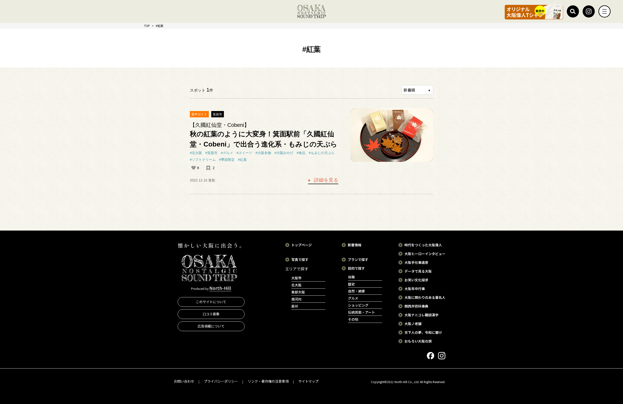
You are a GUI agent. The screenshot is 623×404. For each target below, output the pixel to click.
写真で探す (299, 259)
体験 (351, 277)
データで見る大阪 (418, 271)
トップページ (301, 244)
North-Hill (220, 288)
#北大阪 (196, 153)
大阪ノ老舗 (412, 323)
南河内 (296, 299)
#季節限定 (227, 160)
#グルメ (227, 153)
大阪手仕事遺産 (416, 262)
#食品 (301, 153)
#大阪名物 (263, 153)
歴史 (351, 284)
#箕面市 (211, 153)
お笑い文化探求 (416, 279)
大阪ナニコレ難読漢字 (421, 314)
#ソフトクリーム (203, 160)
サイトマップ (308, 381)
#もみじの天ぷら (322, 153)
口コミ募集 (211, 313)
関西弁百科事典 (416, 306)
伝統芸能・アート (361, 312)
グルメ (353, 298)
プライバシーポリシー (221, 381)
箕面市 (217, 114)
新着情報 (354, 244)
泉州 (294, 306)
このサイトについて (211, 301)
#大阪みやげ (284, 153)
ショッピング (358, 305)
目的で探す (356, 268)
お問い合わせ (184, 381)
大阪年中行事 (414, 288)
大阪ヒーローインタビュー (424, 253)
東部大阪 (298, 292)
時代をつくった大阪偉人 (423, 244)
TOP (147, 26)
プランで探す (358, 259)
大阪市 (296, 277)
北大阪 (296, 285)
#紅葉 (242, 160)
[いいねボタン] (193, 168)
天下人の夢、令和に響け (423, 332)
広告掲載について (211, 326)
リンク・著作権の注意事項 (268, 381)
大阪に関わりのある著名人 (424, 297)
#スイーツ (244, 153)
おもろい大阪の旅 (418, 341)
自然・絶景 (356, 291)
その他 (353, 319)
